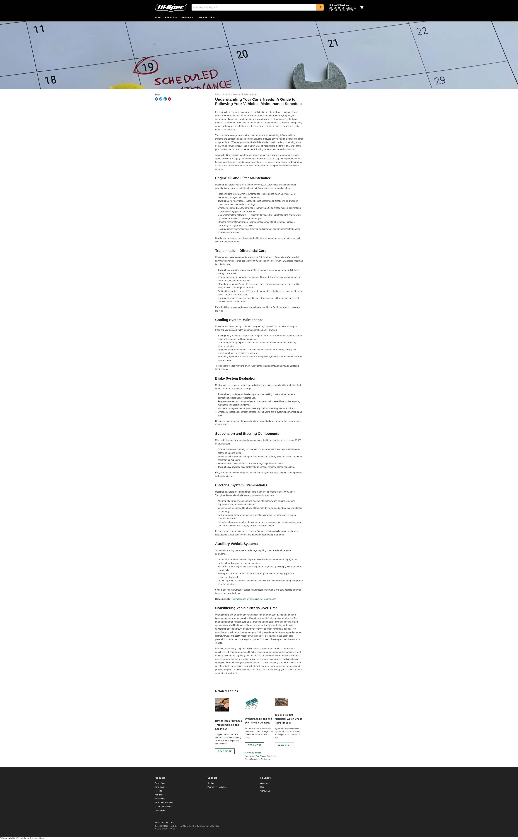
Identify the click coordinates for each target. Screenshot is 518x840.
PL (340, 10)
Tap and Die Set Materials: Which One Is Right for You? (288, 719)
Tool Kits (158, 791)
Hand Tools (159, 787)
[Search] (320, 7)
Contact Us (265, 791)
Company (186, 17)
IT (347, 7)
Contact (210, 783)
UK (335, 7)
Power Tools (159, 783)
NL (355, 7)
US (330, 7)
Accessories (160, 798)
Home (157, 17)
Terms (156, 822)
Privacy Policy (168, 822)
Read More (225, 751)
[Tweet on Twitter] (160, 99)
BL (344, 10)
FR (350, 7)
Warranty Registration (216, 787)
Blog (262, 787)
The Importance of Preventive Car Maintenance (253, 599)
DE (343, 7)
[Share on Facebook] (156, 99)
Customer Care (205, 17)
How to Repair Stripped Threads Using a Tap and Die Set (228, 725)
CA (331, 10)
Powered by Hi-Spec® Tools (165, 829)
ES (339, 7)
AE (352, 10)
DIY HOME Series (162, 806)
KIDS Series (159, 810)
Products (170, 17)
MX (336, 10)
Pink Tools (158, 795)
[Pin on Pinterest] (169, 99)
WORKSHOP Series (163, 802)
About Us (264, 783)
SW (348, 10)
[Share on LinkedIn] (165, 99)
